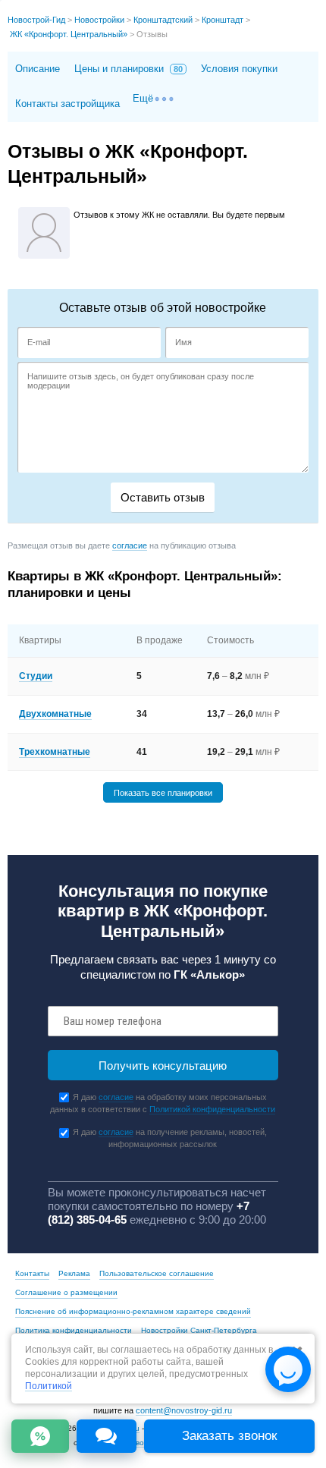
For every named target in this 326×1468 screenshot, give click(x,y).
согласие (129, 545)
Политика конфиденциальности (73, 1330)
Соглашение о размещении (66, 1292)
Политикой (48, 1386)
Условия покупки (239, 68)
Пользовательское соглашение (156, 1273)
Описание (37, 68)
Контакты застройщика (67, 103)
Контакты (32, 1273)
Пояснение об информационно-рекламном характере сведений (133, 1311)
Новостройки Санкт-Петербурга (199, 1330)
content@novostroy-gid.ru (184, 1410)
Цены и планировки (128, 68)
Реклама (74, 1273)
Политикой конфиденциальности (212, 1109)
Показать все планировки (163, 792)
